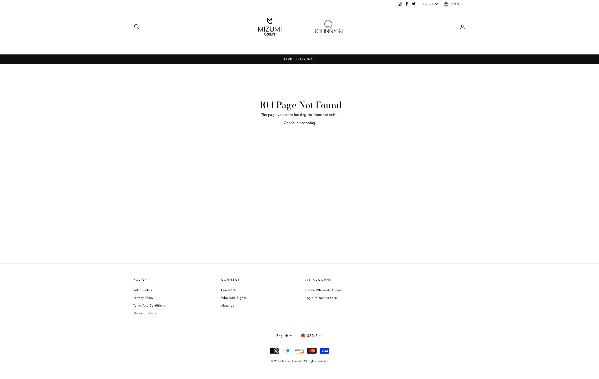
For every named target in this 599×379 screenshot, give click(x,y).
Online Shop (369, 45)
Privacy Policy (143, 297)
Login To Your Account (321, 297)
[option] (299, 59)
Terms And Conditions (149, 305)
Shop (242, 45)
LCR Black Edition (300, 45)
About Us (227, 305)
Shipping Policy (144, 313)
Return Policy (142, 290)
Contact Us (228, 290)
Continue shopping (299, 122)
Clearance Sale (266, 45)
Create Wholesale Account (324, 290)
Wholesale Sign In (336, 45)
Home (225, 45)
